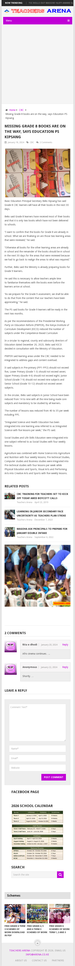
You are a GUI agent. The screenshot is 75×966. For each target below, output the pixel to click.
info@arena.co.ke (37, 954)
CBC (32, 142)
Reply (65, 644)
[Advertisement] (37, 64)
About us (21, 960)
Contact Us (39, 960)
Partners (58, 960)
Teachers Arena (24, 502)
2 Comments (46, 142)
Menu (9, 20)
